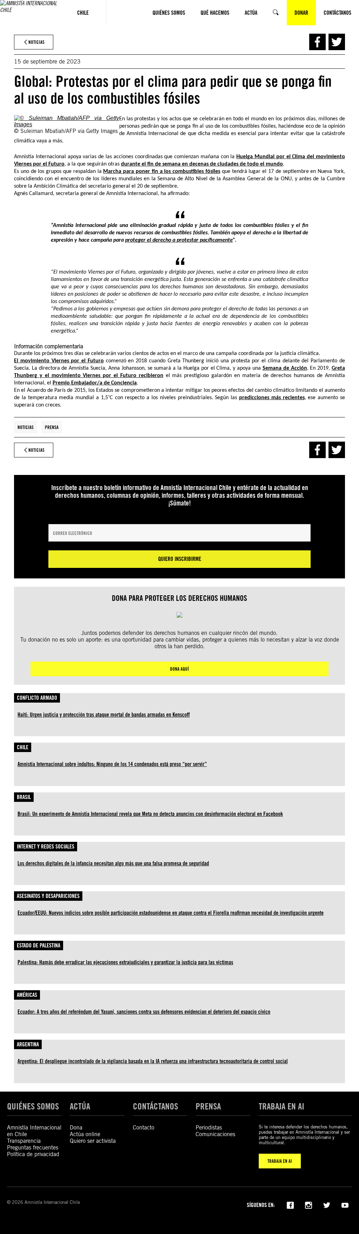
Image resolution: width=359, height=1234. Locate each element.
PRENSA (208, 1106)
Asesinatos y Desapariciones (48, 896)
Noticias (26, 427)
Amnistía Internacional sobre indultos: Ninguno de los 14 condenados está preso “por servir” (112, 764)
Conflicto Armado (37, 698)
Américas (27, 995)
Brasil (24, 797)
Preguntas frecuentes (32, 1147)
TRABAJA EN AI (279, 1161)
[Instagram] (309, 1204)
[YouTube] (345, 1204)
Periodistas (209, 1127)
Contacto (143, 1127)
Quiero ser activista (93, 1141)
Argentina (28, 1044)
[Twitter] (327, 1204)
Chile (22, 747)
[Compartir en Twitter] (336, 42)
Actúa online (85, 1134)
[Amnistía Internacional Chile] (30, 12)
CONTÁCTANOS (155, 1106)
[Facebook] (290, 1204)
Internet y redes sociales (45, 846)
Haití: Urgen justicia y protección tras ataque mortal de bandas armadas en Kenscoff (104, 714)
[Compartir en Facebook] (317, 42)
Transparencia (24, 1141)
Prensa (52, 427)
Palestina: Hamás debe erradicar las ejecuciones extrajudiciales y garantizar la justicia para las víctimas (125, 962)
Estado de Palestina (38, 945)
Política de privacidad (33, 1154)
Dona (76, 1127)
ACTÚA (80, 1106)
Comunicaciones (215, 1134)
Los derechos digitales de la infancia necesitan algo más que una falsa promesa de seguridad (113, 863)
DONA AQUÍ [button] (179, 669)
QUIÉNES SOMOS (33, 1106)
